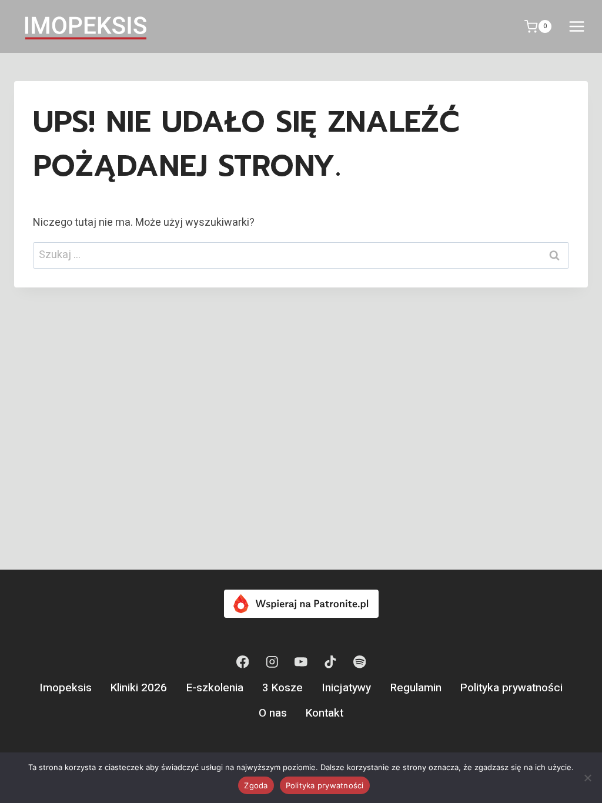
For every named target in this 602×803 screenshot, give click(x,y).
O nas (273, 713)
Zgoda (255, 785)
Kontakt (324, 713)
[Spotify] (359, 662)
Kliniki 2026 (139, 688)
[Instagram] (272, 662)
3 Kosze (282, 688)
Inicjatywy (346, 688)
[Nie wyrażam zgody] (587, 778)
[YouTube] (300, 662)
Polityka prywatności (511, 688)
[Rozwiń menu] (576, 26)
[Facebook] (242, 662)
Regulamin (416, 688)
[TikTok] (330, 662)
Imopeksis (65, 688)
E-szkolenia (214, 688)
